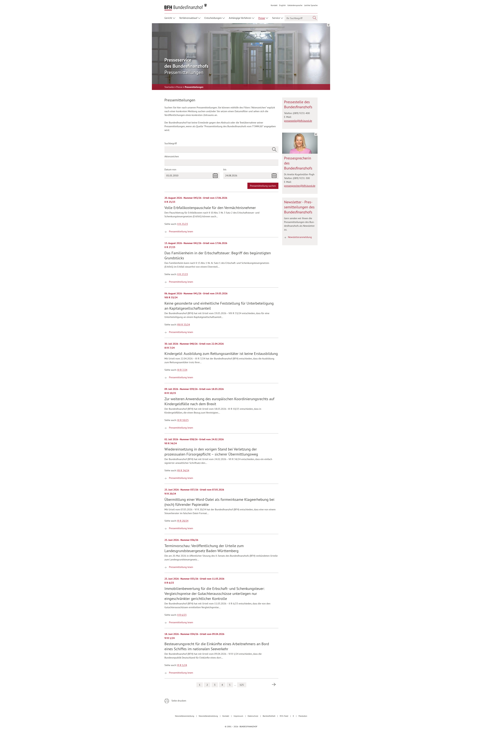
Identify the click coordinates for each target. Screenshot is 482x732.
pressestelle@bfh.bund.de (298, 120)
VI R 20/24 (182, 520)
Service (276, 18)
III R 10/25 (183, 420)
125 (242, 684)
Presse (261, 18)
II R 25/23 (182, 224)
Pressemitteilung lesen (180, 231)
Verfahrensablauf (188, 18)
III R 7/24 (182, 369)
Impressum (239, 716)
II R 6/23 (182, 614)
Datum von (170, 169)
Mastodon (302, 716)
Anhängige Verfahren (240, 18)
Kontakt (274, 5)
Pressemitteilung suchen (263, 185)
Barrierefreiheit (269, 716)
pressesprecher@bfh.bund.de (299, 185)
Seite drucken (178, 700)
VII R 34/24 (183, 470)
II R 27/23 (182, 274)
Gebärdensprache (294, 5)
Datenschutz (253, 716)
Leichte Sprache (311, 5)
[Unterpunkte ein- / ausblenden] (174, 17)
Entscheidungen (213, 18)
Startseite (169, 87)
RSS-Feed (284, 716)
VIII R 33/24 (183, 324)
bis (224, 169)
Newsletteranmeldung (300, 237)
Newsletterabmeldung (208, 716)
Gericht (168, 18)
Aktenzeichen (171, 156)
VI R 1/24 (182, 665)
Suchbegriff (170, 143)
